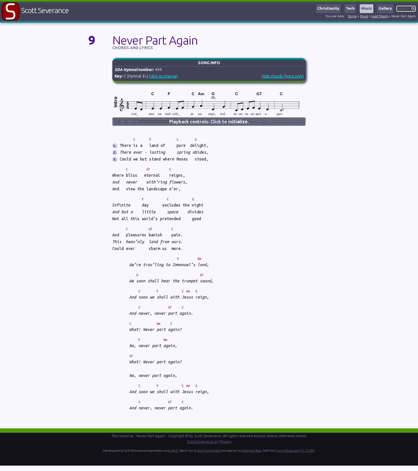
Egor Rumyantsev (209, 450)
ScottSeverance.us (202, 441)
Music (366, 8)
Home (352, 16)
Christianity (328, 8)
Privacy (225, 441)
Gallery (385, 8)
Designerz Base (251, 450)
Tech (350, 8)
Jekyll (174, 450)
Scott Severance (45, 10)
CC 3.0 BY (307, 450)
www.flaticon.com (287, 450)
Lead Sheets (379, 16)
